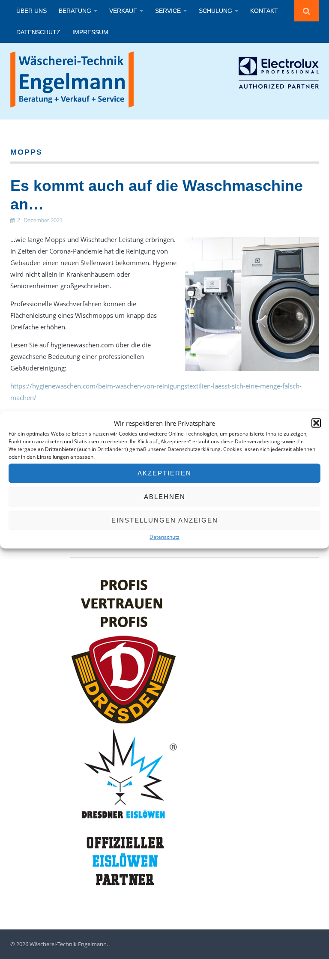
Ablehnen (164, 496)
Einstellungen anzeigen (164, 520)
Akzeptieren (164, 473)
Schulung (215, 10)
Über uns (31, 10)
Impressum (90, 32)
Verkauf (123, 10)
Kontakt (264, 10)
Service (168, 10)
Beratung (75, 10)
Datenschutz (164, 536)
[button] (316, 423)
